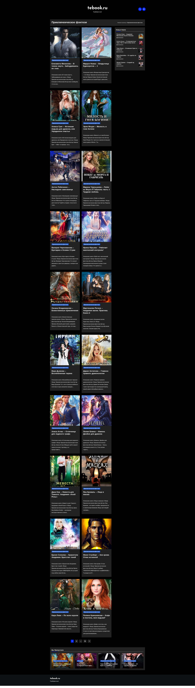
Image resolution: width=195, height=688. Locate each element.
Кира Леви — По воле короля (65, 616)
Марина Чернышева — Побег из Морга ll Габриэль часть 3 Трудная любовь (96, 189)
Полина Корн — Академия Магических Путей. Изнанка (62, 665)
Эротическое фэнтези (60, 661)
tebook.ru (97, 8)
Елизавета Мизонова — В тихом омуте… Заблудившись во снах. (65, 66)
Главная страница (121, 22)
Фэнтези (80, 661)
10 (85, 641)
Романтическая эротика (108, 661)
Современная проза (130, 661)
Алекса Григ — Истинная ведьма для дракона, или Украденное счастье (63, 129)
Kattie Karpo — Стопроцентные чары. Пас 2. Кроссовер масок (85, 665)
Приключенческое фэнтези (60, 60)
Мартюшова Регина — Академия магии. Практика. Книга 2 (95, 310)
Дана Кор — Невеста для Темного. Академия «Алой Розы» (63, 494)
